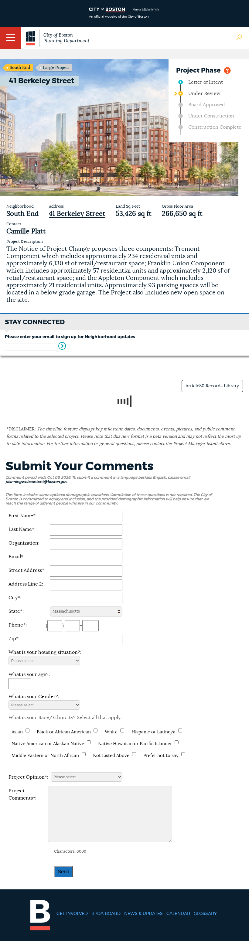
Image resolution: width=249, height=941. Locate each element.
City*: (15, 597)
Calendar (178, 914)
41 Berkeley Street (77, 213)
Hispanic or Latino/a (153, 732)
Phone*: (18, 625)
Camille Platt (26, 231)
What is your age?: (29, 674)
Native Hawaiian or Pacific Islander (135, 744)
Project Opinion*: (28, 777)
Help (227, 70)
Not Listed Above (111, 755)
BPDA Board (106, 914)
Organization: (24, 543)
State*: (16, 611)
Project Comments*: (22, 794)
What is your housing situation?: (45, 652)
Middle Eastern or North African (45, 755)
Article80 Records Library (212, 386)
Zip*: (14, 638)
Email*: (17, 556)
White (111, 732)
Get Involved (72, 914)
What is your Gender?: (34, 696)
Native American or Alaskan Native (48, 744)
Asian (17, 732)
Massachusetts (66, 611)
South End (20, 68)
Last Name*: (22, 529)
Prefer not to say (161, 755)
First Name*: (23, 515)
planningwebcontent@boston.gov (36, 482)
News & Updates (143, 914)
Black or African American (64, 732)
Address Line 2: (26, 584)
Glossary (205, 914)
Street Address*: (27, 570)
